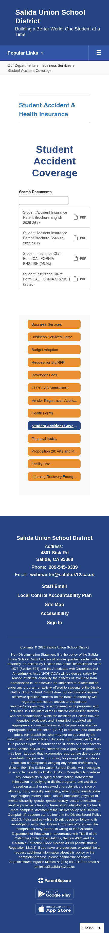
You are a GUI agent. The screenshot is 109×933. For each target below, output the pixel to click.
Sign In (54, 622)
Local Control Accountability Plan (54, 595)
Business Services (56, 65)
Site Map (54, 604)
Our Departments (21, 65)
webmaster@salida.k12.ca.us (62, 574)
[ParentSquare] (54, 880)
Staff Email (54, 586)
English (88, 927)
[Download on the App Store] (54, 909)
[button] (26, 53)
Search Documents (35, 191)
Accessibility (55, 613)
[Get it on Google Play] (54, 893)
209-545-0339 (63, 567)
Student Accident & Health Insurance (47, 109)
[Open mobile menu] (99, 53)
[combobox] (92, 928)
